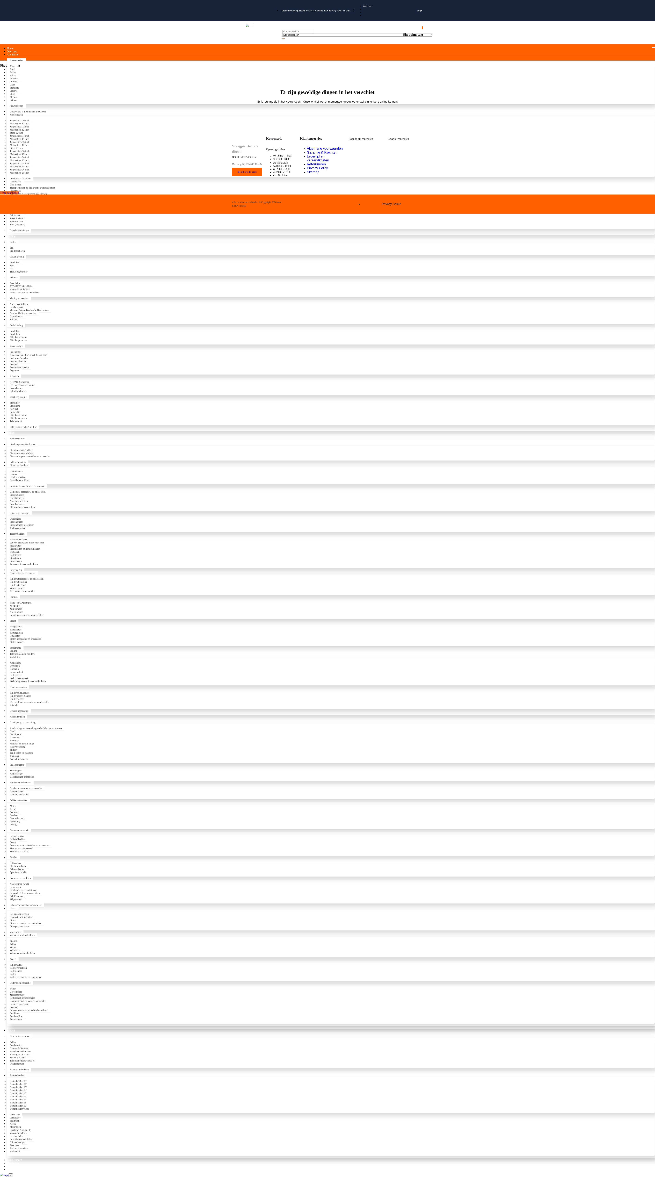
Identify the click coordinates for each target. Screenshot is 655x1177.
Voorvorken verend (19, 851)
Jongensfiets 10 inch (19, 120)
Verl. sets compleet (19, 678)
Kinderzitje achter (18, 582)
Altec (12, 66)
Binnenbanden (17, 791)
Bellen (13, 988)
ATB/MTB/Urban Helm (21, 286)
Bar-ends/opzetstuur (19, 914)
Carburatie (15, 1114)
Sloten (13, 621)
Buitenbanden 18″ (18, 1102)
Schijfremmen (17, 896)
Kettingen (14, 740)
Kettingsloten (16, 632)
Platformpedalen (18, 866)
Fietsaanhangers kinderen (22, 453)
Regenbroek (15, 352)
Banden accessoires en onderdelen (26, 788)
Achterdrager (16, 773)
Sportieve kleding (18, 397)
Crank (13, 731)
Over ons (12, 51)
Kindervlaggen (17, 699)
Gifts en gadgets (17, 1142)
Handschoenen (17, 307)
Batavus (13, 100)
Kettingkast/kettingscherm (22, 998)
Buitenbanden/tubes (19, 794)
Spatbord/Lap (16, 1016)
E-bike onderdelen (18, 800)
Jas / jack (14, 409)
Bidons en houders (18, 465)
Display (13, 815)
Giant (13, 84)
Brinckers (14, 88)
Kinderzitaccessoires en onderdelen (26, 579)
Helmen (13, 277)
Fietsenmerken (17, 60)
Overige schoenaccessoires (22, 385)
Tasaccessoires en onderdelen (24, 564)
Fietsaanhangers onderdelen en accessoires (30, 456)
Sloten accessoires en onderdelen (25, 639)
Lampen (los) (16, 672)
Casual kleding (17, 256)
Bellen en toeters (18, 462)
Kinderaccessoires (18, 687)
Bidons (13, 474)
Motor (13, 806)
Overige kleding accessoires (23, 313)
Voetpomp (15, 606)
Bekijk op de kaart (247, 172)
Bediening (15, 821)
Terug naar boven (9, 192)
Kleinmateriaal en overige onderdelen (28, 1001)
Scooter (11, 1030)
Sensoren (14, 812)
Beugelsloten (16, 626)
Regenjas (14, 364)
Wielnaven (15, 950)
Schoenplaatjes (17, 869)
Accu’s (13, 809)
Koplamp (14, 669)
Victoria (14, 91)
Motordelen (15, 1127)
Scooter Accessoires (19, 1036)
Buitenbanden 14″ (18, 1090)
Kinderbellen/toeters (19, 693)
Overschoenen (16, 316)
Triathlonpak (16, 421)
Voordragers (15, 770)
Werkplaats (13, 1166)
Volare (13, 75)
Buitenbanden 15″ (18, 1093)
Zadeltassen (15, 555)
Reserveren (13, 1162)
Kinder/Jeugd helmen (20, 289)
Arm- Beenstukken (19, 304)
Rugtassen (14, 552)
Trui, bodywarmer (18, 271)
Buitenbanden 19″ (18, 1105)
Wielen (13, 947)
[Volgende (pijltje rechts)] (649, 588)
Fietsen (10, 432)
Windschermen (17, 588)
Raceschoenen (16, 388)
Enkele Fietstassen (18, 539)
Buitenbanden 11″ (18, 1084)
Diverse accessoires (19, 711)
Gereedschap (16, 992)
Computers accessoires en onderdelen (28, 492)
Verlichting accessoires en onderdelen (28, 681)
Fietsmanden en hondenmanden (25, 549)
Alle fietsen (13, 54)
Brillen (13, 242)
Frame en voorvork (19, 830)
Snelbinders (15, 648)
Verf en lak (15, 1151)
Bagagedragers (17, 765)
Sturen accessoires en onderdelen (25, 923)
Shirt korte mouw (18, 337)
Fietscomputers (17, 495)
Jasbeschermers (17, 995)
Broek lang (15, 334)
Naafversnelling (17, 746)
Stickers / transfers (19, 1148)
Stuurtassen (15, 558)
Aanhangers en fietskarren (22, 444)
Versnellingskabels (18, 759)
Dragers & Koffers (19, 1048)
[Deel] (643, 4)
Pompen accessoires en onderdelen (26, 615)
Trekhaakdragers (18, 528)
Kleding (11, 236)
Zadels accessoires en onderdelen (25, 977)
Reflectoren (15, 675)
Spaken (13, 941)
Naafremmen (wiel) (19, 884)
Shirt (12, 265)
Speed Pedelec (17, 218)
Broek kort (15, 262)
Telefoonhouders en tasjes (22, 1060)
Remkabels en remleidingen (23, 890)
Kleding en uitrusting (20, 1054)
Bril (11, 248)
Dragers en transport (19, 513)
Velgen (13, 944)
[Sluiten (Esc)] (651, 4)
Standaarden (16, 1019)
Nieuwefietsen (16, 106)
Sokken (13, 319)
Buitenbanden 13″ (18, 1087)
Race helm (15, 283)
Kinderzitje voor (18, 585)
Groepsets (14, 737)
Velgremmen (16, 899)
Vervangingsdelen (18, 1133)
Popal (12, 69)
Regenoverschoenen (19, 367)
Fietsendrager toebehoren (22, 525)
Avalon (13, 72)
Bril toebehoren (17, 251)
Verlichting (15, 657)
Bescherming (16, 1045)
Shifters (13, 750)
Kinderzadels (16, 965)
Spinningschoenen (18, 391)
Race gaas (14, 1145)
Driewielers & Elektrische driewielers (28, 111)
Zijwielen (14, 705)
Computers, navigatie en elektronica (27, 486)
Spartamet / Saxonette (20, 1130)
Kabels (13, 1124)
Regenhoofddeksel (18, 361)
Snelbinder (15, 1013)
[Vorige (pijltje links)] (6, 588)
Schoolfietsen (16, 221)
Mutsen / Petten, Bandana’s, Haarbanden (29, 310)
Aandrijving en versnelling (22, 722)
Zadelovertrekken (18, 968)
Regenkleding (16, 346)
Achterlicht (15, 663)
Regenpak (14, 370)
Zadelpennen (16, 971)
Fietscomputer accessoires (22, 507)
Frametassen (16, 561)
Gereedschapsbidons (20, 480)
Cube (12, 94)
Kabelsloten (15, 629)
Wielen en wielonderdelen (22, 935)
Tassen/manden (17, 534)
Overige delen (16, 1136)
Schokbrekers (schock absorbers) (25, 905)
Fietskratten (15, 545)
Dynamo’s (15, 666)
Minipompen (16, 609)
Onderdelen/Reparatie (20, 983)
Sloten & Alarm (17, 1057)
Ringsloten (15, 636)
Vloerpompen (16, 612)
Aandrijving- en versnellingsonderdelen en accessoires (36, 728)
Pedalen (13, 857)
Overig (13, 824)
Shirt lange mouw (18, 340)
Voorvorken (15, 932)
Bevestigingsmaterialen (21, 1139)
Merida (13, 97)
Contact (11, 1169)
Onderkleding (16, 325)
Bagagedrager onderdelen (22, 777)
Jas (11, 268)
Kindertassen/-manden (20, 696)
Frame (13, 842)
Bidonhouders (16, 471)
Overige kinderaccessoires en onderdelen (29, 702)
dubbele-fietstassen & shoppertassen (27, 542)
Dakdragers (15, 519)
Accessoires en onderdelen (22, 591)
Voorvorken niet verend (21, 848)
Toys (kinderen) (17, 224)
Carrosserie (15, 1117)
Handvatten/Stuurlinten (21, 917)
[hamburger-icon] (653, 47)
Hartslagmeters (17, 498)
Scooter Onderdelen (19, 1069)
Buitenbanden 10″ (18, 1081)
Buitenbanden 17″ (18, 1099)
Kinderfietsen (16, 114)
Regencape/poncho (19, 358)
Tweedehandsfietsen (19, 230)
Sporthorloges (16, 504)
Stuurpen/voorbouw (19, 926)
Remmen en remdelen (20, 878)
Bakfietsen (15, 215)
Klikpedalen (15, 863)
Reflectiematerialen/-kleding (23, 427)
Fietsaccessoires (17, 438)
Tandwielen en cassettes (21, 753)
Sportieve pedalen (18, 872)
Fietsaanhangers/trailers (21, 450)
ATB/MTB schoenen (19, 382)
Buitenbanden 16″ (18, 1096)
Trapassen (14, 756)
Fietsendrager (16, 522)
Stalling (13, 651)
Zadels (13, 959)
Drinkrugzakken (18, 477)
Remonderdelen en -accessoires (25, 893)
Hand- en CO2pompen (21, 602)
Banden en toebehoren (20, 782)
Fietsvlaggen (16, 570)
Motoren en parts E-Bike (22, 743)
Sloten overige (17, 642)
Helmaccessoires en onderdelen (25, 292)
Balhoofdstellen (17, 839)
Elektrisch (14, 1120)
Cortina (14, 81)
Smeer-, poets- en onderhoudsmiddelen (29, 1010)
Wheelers (14, 78)
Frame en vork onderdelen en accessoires (29, 845)
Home (10, 48)
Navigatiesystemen (19, 501)
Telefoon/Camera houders (22, 654)
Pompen (14, 597)
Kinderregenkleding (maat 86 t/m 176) (28, 355)
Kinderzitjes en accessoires (22, 573)
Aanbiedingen (14, 1159)
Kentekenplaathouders (20, 1051)
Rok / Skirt (15, 412)
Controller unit (17, 818)
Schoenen (14, 376)
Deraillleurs (15, 734)
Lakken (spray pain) (19, 1004)
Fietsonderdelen (17, 716)
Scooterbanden (17, 1075)
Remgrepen (15, 887)
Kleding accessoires (19, 298)
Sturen (13, 908)
